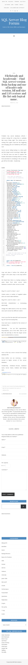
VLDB (3, 614)
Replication (4, 600)
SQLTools (23, 1)
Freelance (6, 7)
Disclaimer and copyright (17, 7)
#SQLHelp (10, 1)
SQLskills (4, 652)
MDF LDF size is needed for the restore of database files (12, 389)
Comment (5, 469)
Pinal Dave (4, 646)
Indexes (4, 571)
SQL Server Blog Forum (14, 21)
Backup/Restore (6, 553)
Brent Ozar (5, 639)
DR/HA (3, 568)
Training (16, 1)
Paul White (4, 644)
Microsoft (4, 582)
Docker (3, 564)
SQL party (4, 607)
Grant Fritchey (5, 642)
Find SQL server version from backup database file (14, 386)
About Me (4, 1)
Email (3, 447)
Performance (5, 589)
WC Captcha (5, 462)
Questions (4, 596)
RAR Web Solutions (17, 662)
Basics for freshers (7, 557)
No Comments (22, 394)
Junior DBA (4, 578)
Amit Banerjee (5, 637)
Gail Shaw (4, 640)
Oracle (21, 4)
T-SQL (3, 610)
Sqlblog (3, 650)
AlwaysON (4, 543)
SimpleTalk (4, 648)
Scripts (3, 603)
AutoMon (7, 4)
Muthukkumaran (7, 393)
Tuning (16, 4)
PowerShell (5, 592)
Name (4, 439)
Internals (4, 575)
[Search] (23, 506)
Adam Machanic (6, 635)
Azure (3, 550)
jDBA (12, 4)
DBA (14, 73)
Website (4, 455)
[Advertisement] (14, 53)
